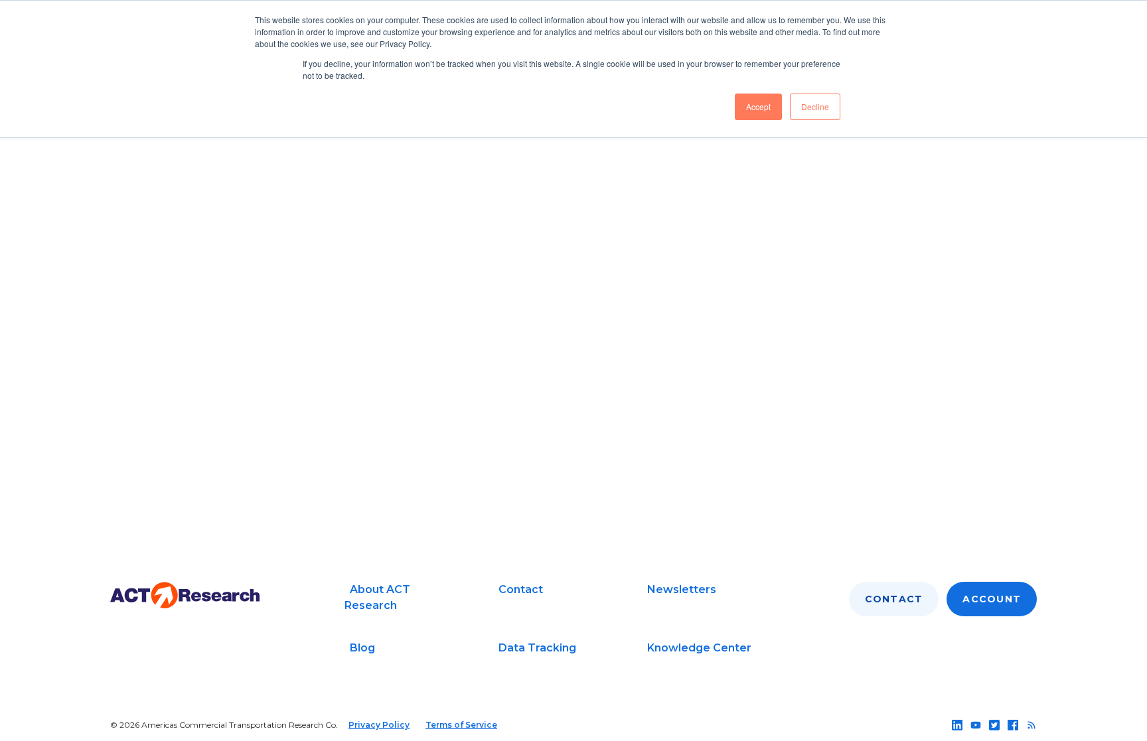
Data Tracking (537, 647)
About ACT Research (377, 597)
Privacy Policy (379, 725)
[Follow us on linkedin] (957, 725)
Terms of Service (461, 725)
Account (991, 599)
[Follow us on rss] (1031, 725)
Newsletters (681, 589)
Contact (520, 589)
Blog (362, 647)
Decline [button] (815, 106)
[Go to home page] (185, 595)
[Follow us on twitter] (994, 725)
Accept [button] (758, 106)
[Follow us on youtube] (975, 725)
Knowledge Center (699, 647)
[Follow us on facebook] (1013, 725)
